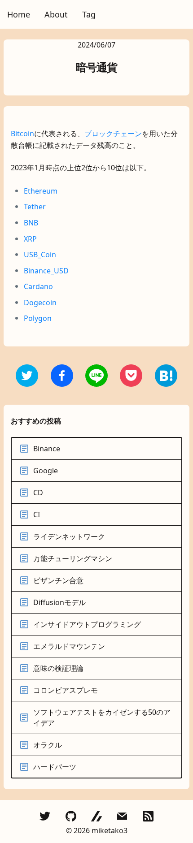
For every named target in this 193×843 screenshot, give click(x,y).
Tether (35, 207)
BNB (31, 223)
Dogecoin (40, 302)
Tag (89, 14)
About (56, 14)
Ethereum (40, 191)
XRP (30, 239)
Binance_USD (46, 271)
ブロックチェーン (113, 133)
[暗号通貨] (62, 375)
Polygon (38, 318)
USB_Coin (40, 254)
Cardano (38, 286)
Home (18, 14)
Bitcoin (22, 133)
